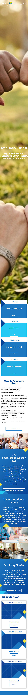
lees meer (14, 625)
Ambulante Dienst (5, 6)
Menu (24, 3)
